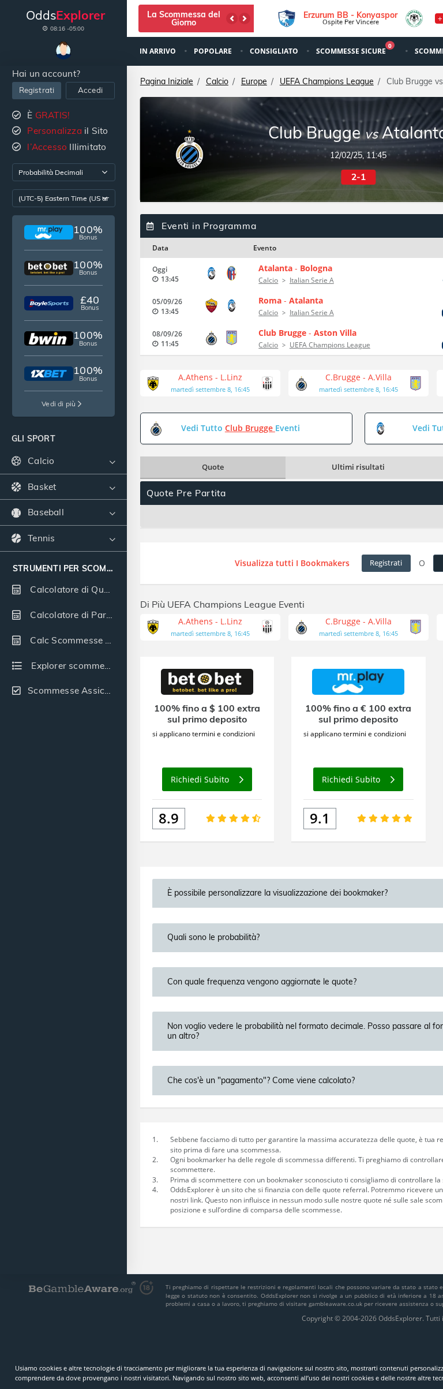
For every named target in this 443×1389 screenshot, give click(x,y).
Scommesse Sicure (354, 50)
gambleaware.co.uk (336, 1304)
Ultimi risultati (358, 467)
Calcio (217, 81)
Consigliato (275, 51)
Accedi (90, 90)
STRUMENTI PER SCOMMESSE (63, 569)
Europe (254, 81)
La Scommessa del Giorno (183, 18)
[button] (232, 18)
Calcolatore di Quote (72, 589)
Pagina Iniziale (166, 81)
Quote (213, 467)
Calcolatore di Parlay (73, 614)
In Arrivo (159, 51)
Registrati (37, 90)
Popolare (214, 51)
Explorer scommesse (74, 665)
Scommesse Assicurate (77, 690)
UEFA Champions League (327, 81)
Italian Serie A (312, 280)
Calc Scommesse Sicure (77, 640)
